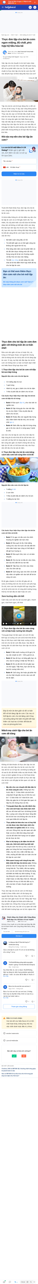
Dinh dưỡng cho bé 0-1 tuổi (27, 35)
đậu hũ (22, 403)
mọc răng (14, 260)
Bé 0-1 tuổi (14, 35)
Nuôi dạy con (5, 35)
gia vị (12, 422)
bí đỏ (14, 489)
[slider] (8, 624)
